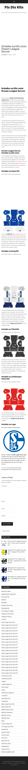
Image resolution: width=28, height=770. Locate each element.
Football (3, 681)
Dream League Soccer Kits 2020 (14, 467)
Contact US (9, 763)
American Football (5, 591)
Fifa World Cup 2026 (6, 678)
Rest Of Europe (5, 735)
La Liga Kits (4, 695)
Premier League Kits (6, 723)
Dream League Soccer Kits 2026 (9, 670)
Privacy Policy (14, 764)
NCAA (2, 721)
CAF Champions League (7, 611)
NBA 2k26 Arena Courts (7, 709)
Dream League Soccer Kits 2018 (9, 647)
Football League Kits (6, 684)
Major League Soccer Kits (7, 704)
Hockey (3, 690)
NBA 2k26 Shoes (5, 718)
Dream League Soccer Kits (15, 469)
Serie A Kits (4, 738)
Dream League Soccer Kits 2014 (9, 636)
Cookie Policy (16, 763)
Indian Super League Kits (7, 692)
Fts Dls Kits (14, 7)
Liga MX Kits (4, 701)
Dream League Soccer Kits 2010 (9, 625)
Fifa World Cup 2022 (6, 676)
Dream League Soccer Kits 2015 (9, 639)
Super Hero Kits (5, 740)
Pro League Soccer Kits (7, 726)
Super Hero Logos (6, 743)
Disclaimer (23, 763)
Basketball (4, 602)
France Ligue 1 (5, 687)
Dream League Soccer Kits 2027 (9, 673)
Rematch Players (5, 732)
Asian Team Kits (5, 597)
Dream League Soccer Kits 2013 (9, 633)
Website (3, 515)
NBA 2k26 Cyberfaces (7, 712)
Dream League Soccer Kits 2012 (9, 630)
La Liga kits (16, 167)
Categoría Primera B (6, 616)
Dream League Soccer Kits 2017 (9, 645)
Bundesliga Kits (4, 469)
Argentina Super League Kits (8, 594)
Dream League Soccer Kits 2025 (9, 667)
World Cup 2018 (5, 749)
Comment (4, 486)
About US (4, 763)
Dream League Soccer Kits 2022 (9, 659)
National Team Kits (6, 707)
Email (3, 508)
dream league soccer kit (19, 234)
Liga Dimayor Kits (5, 698)
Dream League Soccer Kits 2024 (9, 664)
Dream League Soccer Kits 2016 (9, 642)
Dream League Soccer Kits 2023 (9, 661)
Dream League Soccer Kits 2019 (9, 650)
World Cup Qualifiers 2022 (8, 752)
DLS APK (3, 619)
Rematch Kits (4, 729)
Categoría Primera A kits (7, 614)
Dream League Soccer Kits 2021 (9, 656)
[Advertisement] (14, 30)
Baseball (3, 599)
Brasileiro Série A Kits (6, 605)
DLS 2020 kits (18, 161)
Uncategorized (5, 746)
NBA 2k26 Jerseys (6, 715)
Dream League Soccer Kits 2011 (9, 628)
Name (3, 501)
